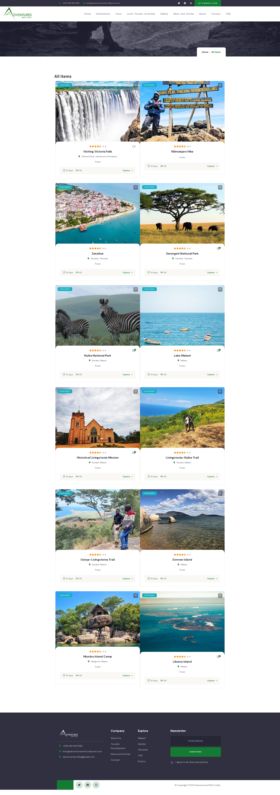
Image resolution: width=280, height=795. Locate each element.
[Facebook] (185, 3)
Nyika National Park (97, 355)
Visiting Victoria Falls (97, 151)
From (97, 161)
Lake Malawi (182, 355)
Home (205, 52)
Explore (126, 170)
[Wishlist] (135, 85)
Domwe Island (182, 559)
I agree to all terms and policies (192, 762)
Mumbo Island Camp (97, 656)
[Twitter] (179, 3)
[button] (208, 3)
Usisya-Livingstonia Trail (98, 559)
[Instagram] (191, 3)
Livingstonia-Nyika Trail (182, 457)
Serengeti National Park (182, 253)
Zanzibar (98, 253)
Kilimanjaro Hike (182, 151)
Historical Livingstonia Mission (98, 457)
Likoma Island (182, 661)
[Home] (17, 13)
